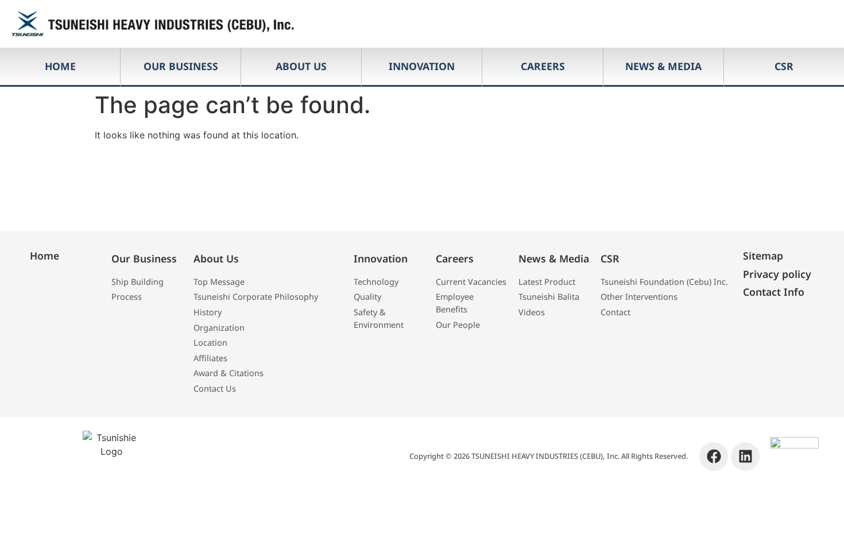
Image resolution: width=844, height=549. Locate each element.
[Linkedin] (745, 456)
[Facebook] (713, 456)
